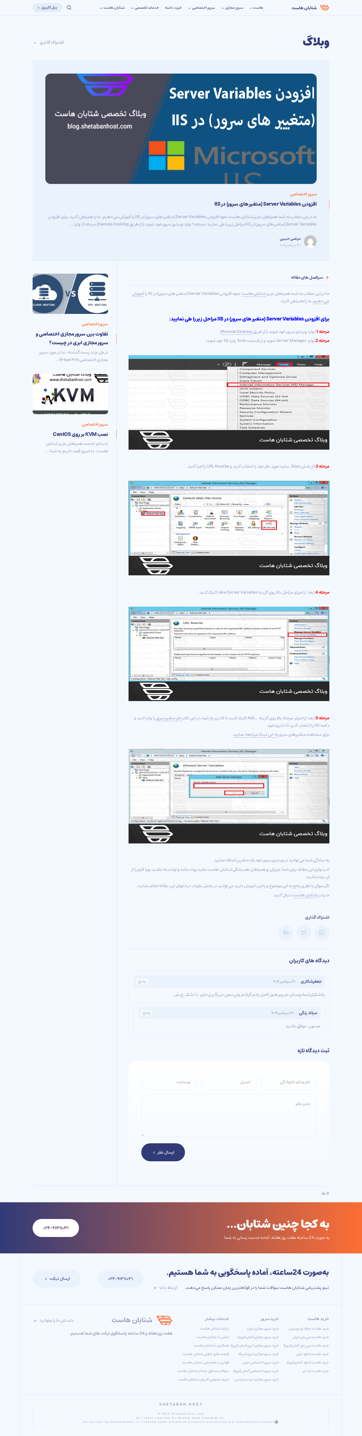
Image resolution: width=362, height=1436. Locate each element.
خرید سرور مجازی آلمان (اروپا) (258, 1337)
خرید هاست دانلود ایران (312, 1354)
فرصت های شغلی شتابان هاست (206, 1354)
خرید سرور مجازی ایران (263, 1329)
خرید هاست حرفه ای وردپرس (308, 1329)
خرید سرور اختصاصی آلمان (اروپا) (256, 1371)
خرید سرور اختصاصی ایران (261, 1363)
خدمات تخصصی (146, 7)
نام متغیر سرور (169, 718)
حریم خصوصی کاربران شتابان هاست (203, 1379)
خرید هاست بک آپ (315, 1371)
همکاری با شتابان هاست (211, 1346)
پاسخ (142, 981)
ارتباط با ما (168, 1287)
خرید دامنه (173, 7)
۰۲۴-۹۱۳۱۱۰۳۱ (120, 1279)
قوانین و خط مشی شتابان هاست (205, 1363)
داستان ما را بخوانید (56, 1320)
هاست (258, 7)
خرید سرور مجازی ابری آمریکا (259, 1354)
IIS (220, 318)
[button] (69, 7)
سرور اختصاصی (203, 7)
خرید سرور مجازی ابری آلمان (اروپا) (255, 1346)
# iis (325, 1193)
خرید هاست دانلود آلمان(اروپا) (308, 1363)
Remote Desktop (237, 331)
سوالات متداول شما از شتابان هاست (203, 1371)
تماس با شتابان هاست (213, 1337)
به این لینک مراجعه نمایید (255, 734)
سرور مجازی (233, 7)
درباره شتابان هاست (214, 1329)
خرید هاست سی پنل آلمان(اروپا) (306, 1346)
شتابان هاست (304, 8)
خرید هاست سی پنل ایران (311, 1337)
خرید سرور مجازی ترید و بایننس (256, 1379)
